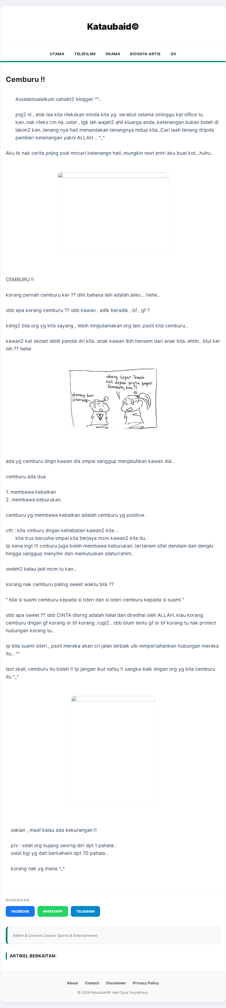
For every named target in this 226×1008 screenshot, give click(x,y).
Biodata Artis (145, 54)
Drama (113, 54)
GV (173, 54)
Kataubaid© (113, 26)
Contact (92, 983)
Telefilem (85, 54)
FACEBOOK (20, 911)
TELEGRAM (85, 911)
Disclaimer (116, 983)
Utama (57, 54)
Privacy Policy (146, 983)
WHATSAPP (53, 911)
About (72, 983)
